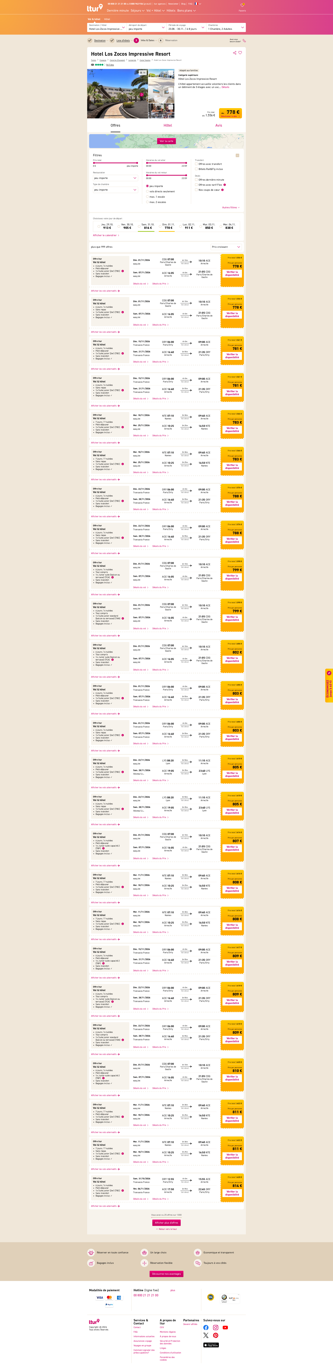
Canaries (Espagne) (117, 60)
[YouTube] (225, 1329)
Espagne (103, 60)
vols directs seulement (162, 191)
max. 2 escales (158, 202)
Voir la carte (166, 141)
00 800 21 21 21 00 (146, 1295)
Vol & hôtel (94, 19)
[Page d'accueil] (95, 8)
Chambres (213, 25)
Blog (183, 3)
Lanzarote (132, 60)
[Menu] (238, 1295)
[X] (206, 1337)
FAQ (190, 3)
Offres (115, 125)
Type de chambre (101, 184)
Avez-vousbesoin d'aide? (235, 40)
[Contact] (244, 40)
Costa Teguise (145, 60)
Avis (218, 125)
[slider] (94, 163)
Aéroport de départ (137, 25)
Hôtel (107, 19)
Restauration (99, 172)
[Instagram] (215, 1329)
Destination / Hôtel (98, 25)
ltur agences (160, 3)
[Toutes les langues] (198, 4)
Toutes (93, 60)
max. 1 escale (157, 196)
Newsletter (173, 3)
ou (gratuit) (129, 3)
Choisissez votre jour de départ (107, 218)
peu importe (156, 186)
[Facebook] (206, 1329)
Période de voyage (177, 25)
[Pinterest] (215, 1337)
